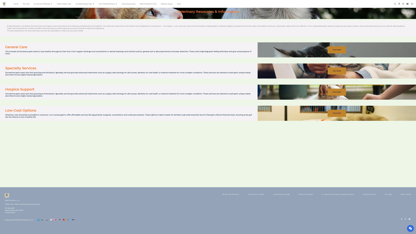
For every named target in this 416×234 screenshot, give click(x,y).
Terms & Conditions (305, 194)
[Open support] (410, 228)
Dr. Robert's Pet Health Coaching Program (338, 194)
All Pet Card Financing (230, 194)
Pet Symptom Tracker (256, 194)
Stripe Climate (406, 194)
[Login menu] (412, 4)
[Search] (395, 4)
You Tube (388, 194)
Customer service (369, 194)
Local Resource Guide (281, 194)
